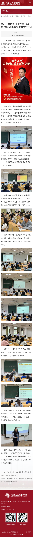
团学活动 (23, 16)
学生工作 (17, 16)
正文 (29, 16)
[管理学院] (10, 3)
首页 (11, 16)
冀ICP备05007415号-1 (22, 532)
